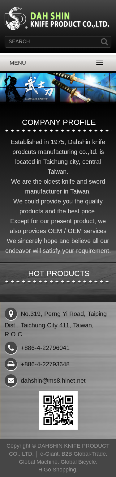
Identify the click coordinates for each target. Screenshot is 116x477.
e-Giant (49, 454)
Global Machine (38, 462)
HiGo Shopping (57, 469)
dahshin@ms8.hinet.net (53, 380)
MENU (18, 63)
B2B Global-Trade (84, 454)
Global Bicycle (78, 462)
